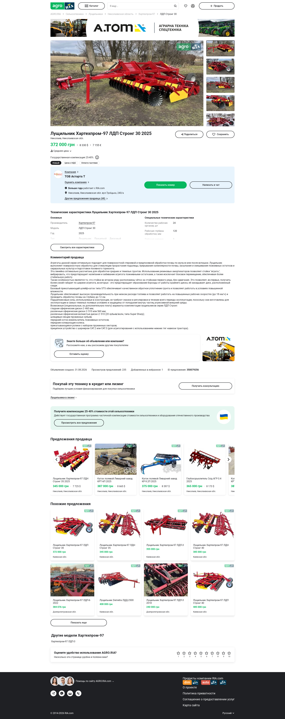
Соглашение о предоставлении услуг (209, 699)
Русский (227, 713)
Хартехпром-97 (87, 223)
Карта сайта (191, 705)
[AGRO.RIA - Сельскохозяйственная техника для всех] (64, 6)
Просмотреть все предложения (79, 422)
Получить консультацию (205, 386)
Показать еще (79, 622)
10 (229, 656)
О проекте (190, 687)
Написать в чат (211, 184)
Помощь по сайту (95, 681)
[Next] (228, 459)
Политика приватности (199, 693)
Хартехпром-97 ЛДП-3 (63, 641)
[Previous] (56, 459)
